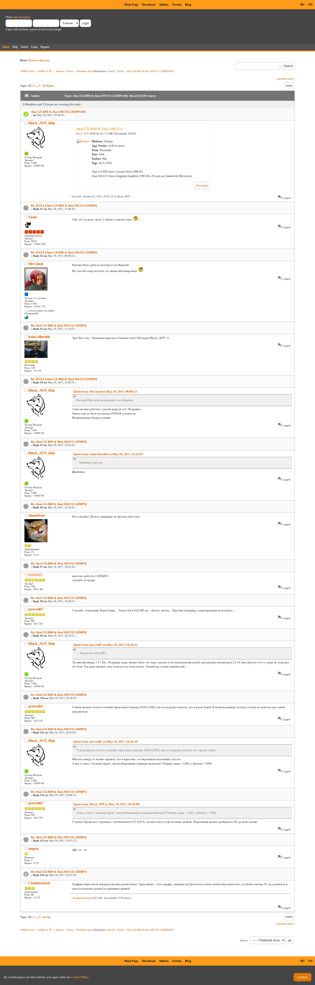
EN (310, 4)
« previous (281, 78)
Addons (164, 4)
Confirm (302, 977)
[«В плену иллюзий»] (26, 318)
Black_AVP (82, 133)
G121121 (35, 575)
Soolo (32, 217)
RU (302, 4)
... (37, 85)
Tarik (119, 71)
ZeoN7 (111, 71)
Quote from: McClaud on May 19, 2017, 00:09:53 (105, 391)
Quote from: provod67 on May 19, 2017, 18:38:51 (105, 645)
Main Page (131, 4)
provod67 (35, 609)
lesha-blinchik (39, 337)
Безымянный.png (82, 898)
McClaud (35, 264)
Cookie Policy (80, 977)
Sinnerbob (36, 515)
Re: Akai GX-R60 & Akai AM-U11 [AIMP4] (58, 325)
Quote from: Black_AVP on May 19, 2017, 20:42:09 (106, 804)
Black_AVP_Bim (41, 123)
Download (148, 4)
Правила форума (39, 60)
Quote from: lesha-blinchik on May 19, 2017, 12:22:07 (108, 454)
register (26, 17)
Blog (188, 4)
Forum (176, 4)
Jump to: (244, 940)
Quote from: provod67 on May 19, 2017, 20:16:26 (105, 741)
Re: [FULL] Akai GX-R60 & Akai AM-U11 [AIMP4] (64, 205)
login (16, 17)
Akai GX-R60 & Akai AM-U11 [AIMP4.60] (58, 111)
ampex (33, 849)
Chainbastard (39, 883)
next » (291, 78)
